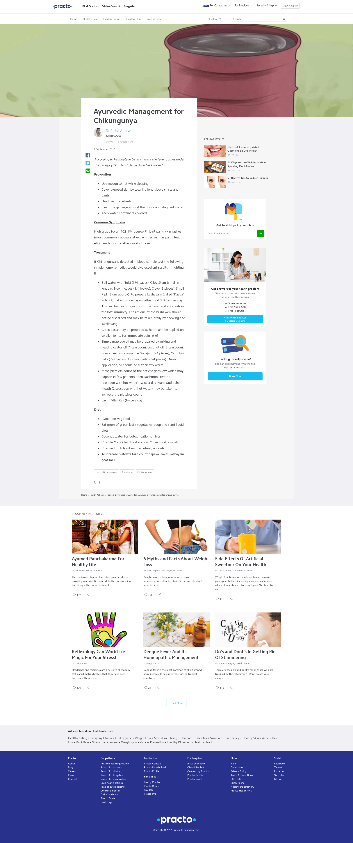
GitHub (278, 779)
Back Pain (82, 742)
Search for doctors (111, 767)
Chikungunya (144, 472)
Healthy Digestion (178, 742)
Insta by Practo (196, 763)
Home (73, 19)
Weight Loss (143, 738)
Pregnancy (232, 738)
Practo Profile (151, 771)
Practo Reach (151, 786)
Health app (107, 802)
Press (71, 775)
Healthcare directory (242, 786)
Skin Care (216, 738)
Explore (213, 19)
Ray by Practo (152, 782)
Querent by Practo (197, 771)
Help (233, 763)
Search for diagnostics (113, 779)
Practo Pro (150, 793)
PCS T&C (236, 779)
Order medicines (110, 794)
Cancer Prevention (152, 742)
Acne (265, 738)
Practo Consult (152, 763)
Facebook (279, 763)
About (71, 763)
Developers (237, 767)
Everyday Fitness (101, 738)
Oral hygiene (123, 738)
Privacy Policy (238, 771)
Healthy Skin (251, 738)
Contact (72, 779)
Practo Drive (108, 798)
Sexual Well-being (165, 738)
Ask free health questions (115, 763)
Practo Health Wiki (241, 790)
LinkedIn (279, 771)
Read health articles (112, 782)
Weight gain (129, 742)
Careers (72, 771)
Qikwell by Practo (197, 767)
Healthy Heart (203, 742)
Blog (70, 767)
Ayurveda (127, 472)
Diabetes (201, 738)
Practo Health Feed (155, 767)
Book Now (235, 376)
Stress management (105, 742)
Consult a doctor (110, 790)
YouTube (279, 775)
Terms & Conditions (242, 775)
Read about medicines (113, 786)
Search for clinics (110, 771)
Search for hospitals (112, 775)
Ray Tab (148, 789)
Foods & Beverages (106, 472)
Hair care (186, 738)
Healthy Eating (77, 738)
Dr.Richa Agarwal (119, 130)
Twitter (278, 767)
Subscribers (237, 782)
